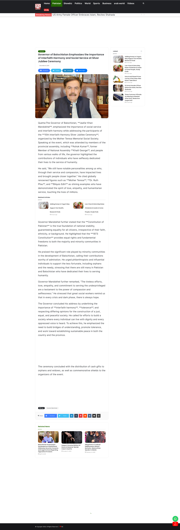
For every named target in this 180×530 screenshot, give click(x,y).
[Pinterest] (80, 416)
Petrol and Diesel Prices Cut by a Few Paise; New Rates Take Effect (133, 78)
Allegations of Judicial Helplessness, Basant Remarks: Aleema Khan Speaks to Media (93, 447)
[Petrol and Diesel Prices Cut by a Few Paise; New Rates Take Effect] (118, 79)
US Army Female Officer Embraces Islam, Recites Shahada (133, 87)
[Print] (98, 416)
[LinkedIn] (72, 416)
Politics (78, 3)
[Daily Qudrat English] (38, 6)
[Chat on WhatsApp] (175, 519)
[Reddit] (85, 416)
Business (106, 3)
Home (47, 3)
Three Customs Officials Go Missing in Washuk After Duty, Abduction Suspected (95, 14)
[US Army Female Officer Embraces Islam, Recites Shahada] (118, 88)
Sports (96, 3)
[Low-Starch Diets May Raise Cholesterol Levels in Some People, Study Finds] (78, 205)
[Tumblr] (76, 416)
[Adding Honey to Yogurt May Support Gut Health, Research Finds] (43, 205)
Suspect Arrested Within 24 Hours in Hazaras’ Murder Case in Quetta (71, 447)
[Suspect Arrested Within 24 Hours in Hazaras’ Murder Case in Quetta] (72, 437)
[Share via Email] (94, 416)
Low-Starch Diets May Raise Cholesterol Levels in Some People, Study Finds (94, 208)
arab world (119, 3)
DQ (62, 526)
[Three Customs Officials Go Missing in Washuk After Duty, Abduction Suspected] (118, 97)
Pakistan (56, 3)
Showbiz (68, 3)
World (88, 3)
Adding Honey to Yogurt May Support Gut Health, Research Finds (59, 208)
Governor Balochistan (52, 408)
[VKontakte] (90, 416)
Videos (130, 3)
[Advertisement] (90, 31)
